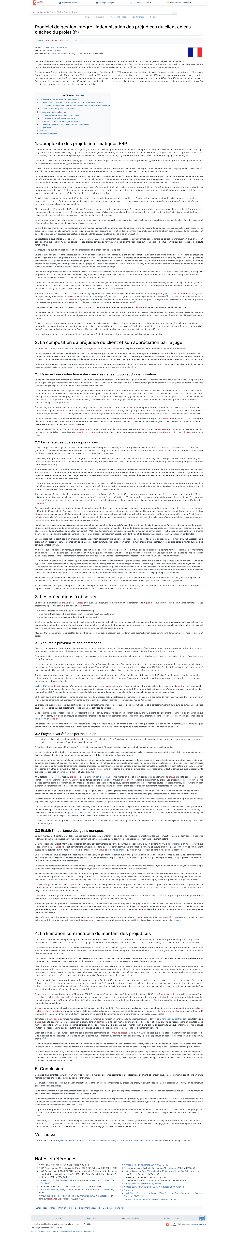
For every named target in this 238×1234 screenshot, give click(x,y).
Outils (58, 1218)
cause (164, 413)
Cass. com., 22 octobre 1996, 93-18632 (145, 1183)
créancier (115, 348)
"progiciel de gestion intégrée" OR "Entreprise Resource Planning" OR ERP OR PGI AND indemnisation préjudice (107, 1140)
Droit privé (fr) (65, 1208)
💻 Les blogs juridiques (105, 2)
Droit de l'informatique (71, 41)
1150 (87, 353)
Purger (153, 17)
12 (162, 895)
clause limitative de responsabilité (56, 997)
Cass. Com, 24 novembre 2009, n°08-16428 (147, 1165)
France (40, 41)
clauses (139, 917)
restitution (145, 429)
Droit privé (51, 41)
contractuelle (109, 410)
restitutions (62, 410)
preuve (65, 602)
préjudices (187, 432)
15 (115, 1007)
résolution (174, 293)
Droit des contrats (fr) (113, 1208)
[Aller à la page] (174, 12)
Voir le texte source (118, 17)
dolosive (169, 356)
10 (163, 843)
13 (91, 993)
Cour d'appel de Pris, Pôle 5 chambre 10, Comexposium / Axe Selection (75, 1196)
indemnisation (161, 429)
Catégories (41, 1208)
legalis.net (52, 1199)
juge (148, 602)
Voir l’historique (138, 17)
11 (71, 849)
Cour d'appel (175, 450)
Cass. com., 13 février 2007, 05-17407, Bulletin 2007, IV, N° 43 (155, 1187)
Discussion (100, 17)
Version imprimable (171, 1218)
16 (78, 1013)
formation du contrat (172, 1019)
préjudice (138, 307)
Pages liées (91, 1218)
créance (167, 418)
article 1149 (67, 348)
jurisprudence (95, 293)
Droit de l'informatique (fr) (87, 1208)
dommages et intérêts (93, 348)
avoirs (132, 407)
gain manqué (98, 850)
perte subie (77, 884)
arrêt (161, 450)
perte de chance (76, 812)
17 (44, 1038)
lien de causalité (104, 777)
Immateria (63, 53)
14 (154, 993)
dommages (106, 686)
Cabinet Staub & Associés (55, 47)
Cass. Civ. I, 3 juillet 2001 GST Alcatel (58, 1180)
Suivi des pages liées (130, 1218)
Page (87, 17)
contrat (186, 293)
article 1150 (41, 686)
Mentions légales (38, 1231)
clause (38, 1022)
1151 (128, 356)
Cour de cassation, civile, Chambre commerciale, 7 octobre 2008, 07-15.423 (77, 1189)
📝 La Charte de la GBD (139, 2)
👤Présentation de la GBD (69, 2)
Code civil (42, 348)
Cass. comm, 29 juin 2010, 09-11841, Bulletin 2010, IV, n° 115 (154, 1199)
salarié (127, 780)
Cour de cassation (68, 299)
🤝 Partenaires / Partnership (178, 2)
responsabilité (84, 307)
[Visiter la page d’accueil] (38, 2)
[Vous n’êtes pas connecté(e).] (193, 13)
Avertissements (90, 1231)
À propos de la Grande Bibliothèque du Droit (64, 1231)
